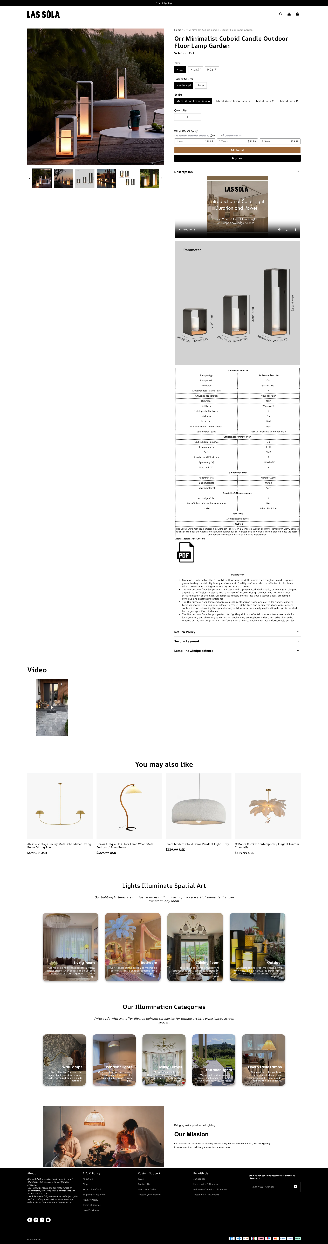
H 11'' (180, 69)
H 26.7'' (212, 69)
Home (177, 29)
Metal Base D (289, 101)
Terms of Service (92, 1204)
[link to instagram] (42, 1221)
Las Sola (37, 1239)
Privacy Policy (90, 1199)
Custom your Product (149, 1194)
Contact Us (144, 1184)
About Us (88, 1178)
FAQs (141, 1178)
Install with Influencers (206, 1194)
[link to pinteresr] (35, 1221)
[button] (280, 14)
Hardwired (183, 85)
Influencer (199, 1178)
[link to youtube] (48, 1221)
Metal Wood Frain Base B (233, 101)
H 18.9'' (195, 69)
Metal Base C (265, 101)
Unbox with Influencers (206, 1184)
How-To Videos (91, 1210)
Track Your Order (147, 1189)
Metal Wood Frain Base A (193, 101)
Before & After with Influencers (210, 1189)
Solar (200, 85)
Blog (85, 1184)
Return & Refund (92, 1189)
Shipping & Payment (94, 1194)
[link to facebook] (29, 1221)
